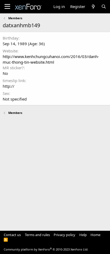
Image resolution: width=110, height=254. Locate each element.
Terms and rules (37, 234)
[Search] (104, 6)
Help (83, 234)
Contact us (12, 234)
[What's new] (93, 6)
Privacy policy (64, 234)
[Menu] (7, 6)
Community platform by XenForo (46, 249)
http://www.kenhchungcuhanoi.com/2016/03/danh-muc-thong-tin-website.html (51, 59)
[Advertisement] (55, 170)
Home (95, 234)
